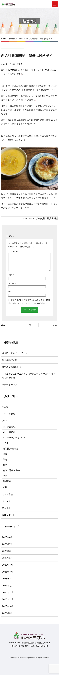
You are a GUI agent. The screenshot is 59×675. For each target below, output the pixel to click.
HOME (3, 39)
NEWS (5, 406)
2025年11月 (7, 599)
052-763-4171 (22, 646)
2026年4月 (7, 564)
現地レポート (8, 515)
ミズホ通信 (7, 494)
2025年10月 (8, 606)
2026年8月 (7, 537)
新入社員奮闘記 (50, 218)
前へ (3, 325)
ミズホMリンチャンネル (14, 437)
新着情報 (12, 39)
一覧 (29, 325)
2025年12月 (8, 592)
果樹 (5, 459)
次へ (55, 325)
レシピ (6, 443)
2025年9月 (7, 613)
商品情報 (6, 508)
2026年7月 (7, 544)
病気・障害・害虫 (11, 470)
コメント (12, 251)
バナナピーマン (9, 384)
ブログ (20, 39)
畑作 (5, 465)
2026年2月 (7, 578)
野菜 (5, 486)
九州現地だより (9, 360)
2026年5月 (7, 558)
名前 (11, 275)
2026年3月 (7, 571)
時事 (5, 454)
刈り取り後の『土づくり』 (15, 353)
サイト (11, 291)
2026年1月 (7, 585)
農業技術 (7, 481)
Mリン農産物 (9, 432)
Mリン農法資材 (10, 426)
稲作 (5, 475)
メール (12, 283)
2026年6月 (7, 551)
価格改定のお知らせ (11, 367)
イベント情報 (8, 413)
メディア (6, 501)
